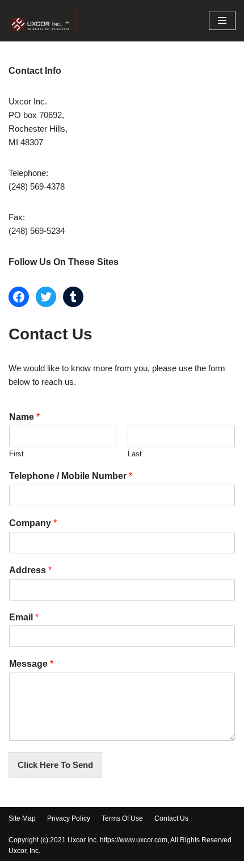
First (16, 454)
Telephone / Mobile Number (70, 476)
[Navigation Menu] (222, 20)
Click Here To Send (55, 765)
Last (135, 454)
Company (33, 523)
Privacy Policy (68, 818)
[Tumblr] (73, 297)
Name (24, 417)
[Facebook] (19, 297)
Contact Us (171, 818)
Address (30, 570)
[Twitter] (46, 297)
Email (24, 617)
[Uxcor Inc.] (43, 20)
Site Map (22, 818)
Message (31, 664)
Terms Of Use (122, 818)
